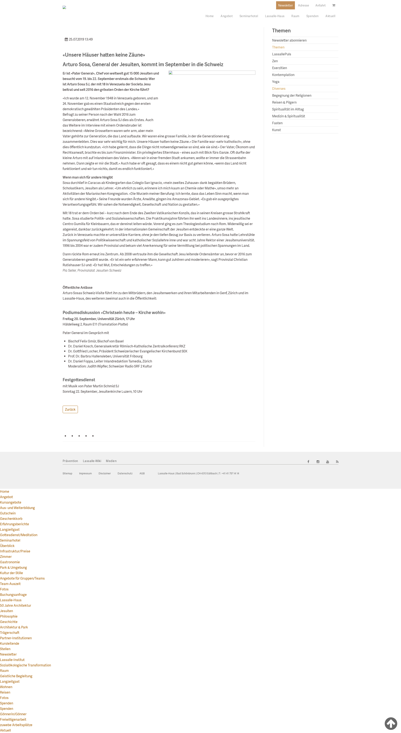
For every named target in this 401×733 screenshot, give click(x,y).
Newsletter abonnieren (289, 40)
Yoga (275, 81)
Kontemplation (283, 74)
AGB (142, 473)
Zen (275, 60)
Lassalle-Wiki (92, 461)
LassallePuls (281, 54)
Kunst (276, 129)
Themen (278, 47)
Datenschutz (125, 473)
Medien (111, 461)
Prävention (70, 461)
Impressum (85, 473)
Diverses (279, 88)
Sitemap (67, 473)
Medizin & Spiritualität (288, 116)
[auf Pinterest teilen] (99, 435)
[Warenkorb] (333, 5)
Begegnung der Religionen (291, 95)
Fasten (277, 122)
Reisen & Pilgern (284, 102)
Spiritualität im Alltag (288, 109)
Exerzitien (279, 67)
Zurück (70, 409)
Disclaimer (105, 473)
